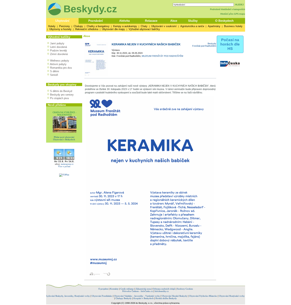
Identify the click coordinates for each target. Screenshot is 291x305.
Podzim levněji (58, 50)
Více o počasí (64, 166)
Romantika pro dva (61, 67)
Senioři (54, 74)
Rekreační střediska (86, 29)
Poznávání (95, 20)
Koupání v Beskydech (143, 298)
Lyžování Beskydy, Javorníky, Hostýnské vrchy (68, 296)
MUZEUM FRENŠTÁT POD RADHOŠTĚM (162, 56)
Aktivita (124, 20)
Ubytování (62, 20)
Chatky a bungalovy (98, 26)
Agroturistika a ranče (192, 26)
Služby (193, 20)
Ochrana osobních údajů (164, 289)
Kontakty (114, 289)
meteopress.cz (67, 164)
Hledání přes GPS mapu (232, 14)
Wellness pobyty (59, 60)
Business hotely (233, 26)
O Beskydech (224, 20)
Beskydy (212, 43)
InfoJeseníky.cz (162, 291)
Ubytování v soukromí (164, 26)
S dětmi (54, 71)
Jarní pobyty (57, 43)
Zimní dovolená (59, 54)
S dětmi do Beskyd (61, 91)
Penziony (64, 26)
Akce (173, 20)
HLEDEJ (239, 4)
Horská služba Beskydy (166, 298)
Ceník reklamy (127, 289)
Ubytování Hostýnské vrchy (232, 296)
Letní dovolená (58, 46)
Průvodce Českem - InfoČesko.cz (137, 291)
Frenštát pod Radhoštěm (204, 46)
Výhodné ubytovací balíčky (144, 29)
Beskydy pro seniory (62, 94)
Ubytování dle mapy (113, 29)
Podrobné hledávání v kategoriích (227, 9)
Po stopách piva (59, 98)
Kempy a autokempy (125, 26)
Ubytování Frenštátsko (102, 296)
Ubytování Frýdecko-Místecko (203, 296)
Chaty (144, 26)
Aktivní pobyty (58, 64)
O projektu (103, 289)
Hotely (51, 26)
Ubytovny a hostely (60, 29)
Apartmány (214, 26)
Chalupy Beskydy (123, 298)
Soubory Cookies (185, 289)
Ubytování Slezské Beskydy (174, 296)
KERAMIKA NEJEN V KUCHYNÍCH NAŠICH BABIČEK (146, 44)
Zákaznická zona (143, 289)
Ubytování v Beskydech (64, 139)
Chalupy (78, 26)
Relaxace (151, 20)
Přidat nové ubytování (64, 137)
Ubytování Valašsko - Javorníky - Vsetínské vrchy (137, 296)
